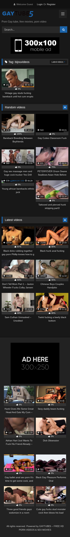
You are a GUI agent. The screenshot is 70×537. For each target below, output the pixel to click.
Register (51, 4)
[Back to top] (59, 527)
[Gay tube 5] (29, 14)
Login (40, 4)
